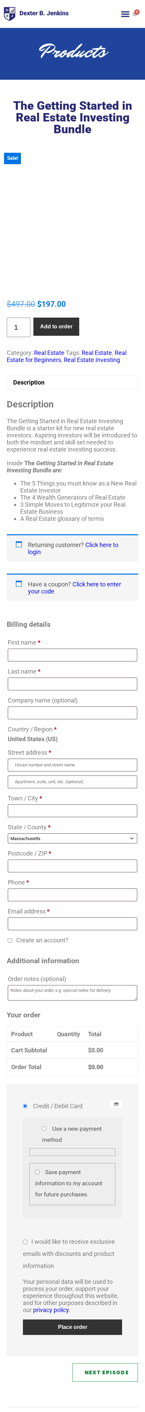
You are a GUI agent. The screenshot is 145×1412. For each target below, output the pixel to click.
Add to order (56, 326)
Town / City (25, 798)
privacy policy (51, 1309)
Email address (29, 911)
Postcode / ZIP (29, 853)
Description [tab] (29, 382)
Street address (29, 752)
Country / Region (32, 729)
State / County (29, 827)
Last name (24, 671)
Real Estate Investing (92, 359)
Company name (43, 700)
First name (24, 642)
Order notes (37, 978)
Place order (72, 1327)
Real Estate (49, 352)
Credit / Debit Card (58, 1106)
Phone (18, 882)
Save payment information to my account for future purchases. (69, 1183)
